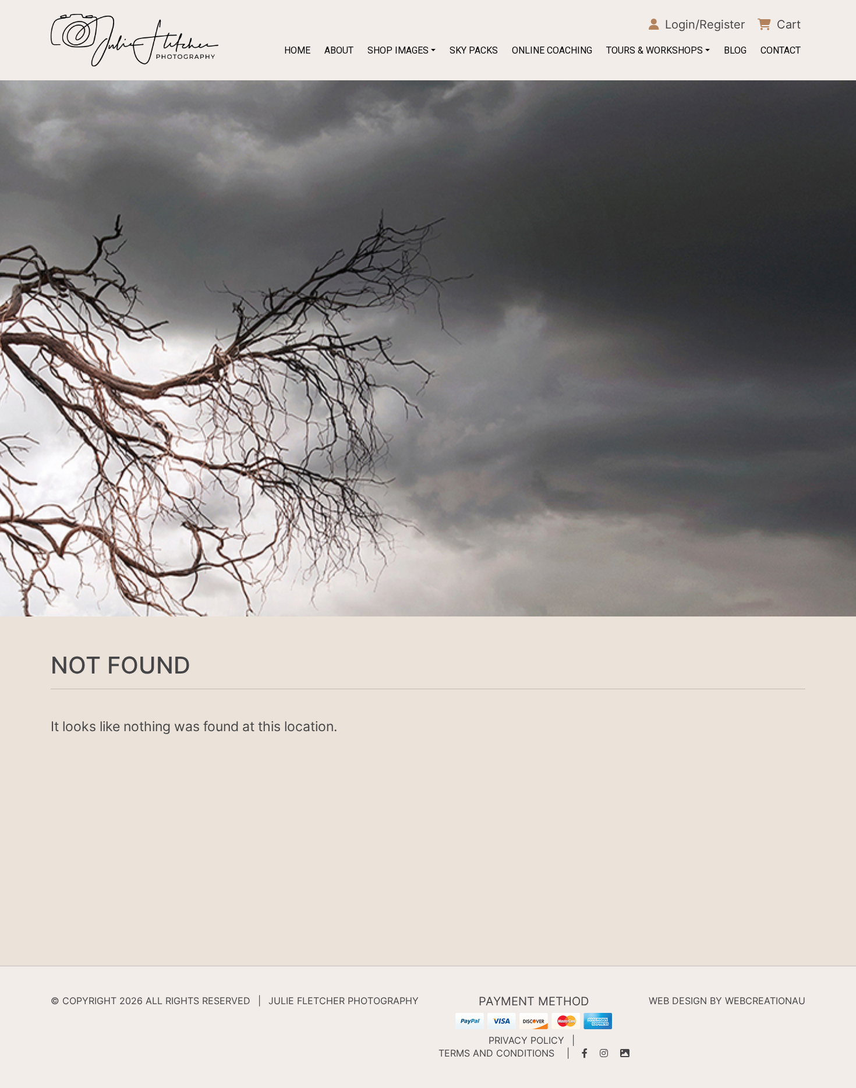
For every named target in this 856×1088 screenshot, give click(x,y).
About (338, 50)
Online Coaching (552, 50)
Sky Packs (474, 50)
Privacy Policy (526, 1040)
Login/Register (703, 24)
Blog (735, 50)
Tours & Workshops (654, 50)
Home (297, 50)
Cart (787, 24)
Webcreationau (765, 1001)
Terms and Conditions (496, 1053)
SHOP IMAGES (398, 50)
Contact (781, 50)
